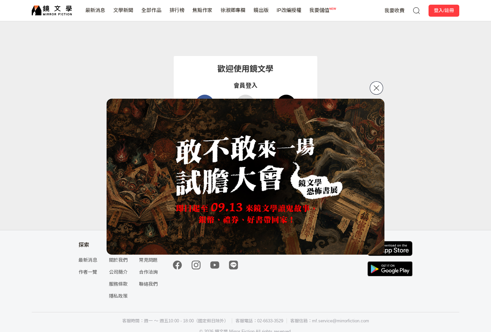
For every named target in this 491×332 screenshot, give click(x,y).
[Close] (376, 88)
